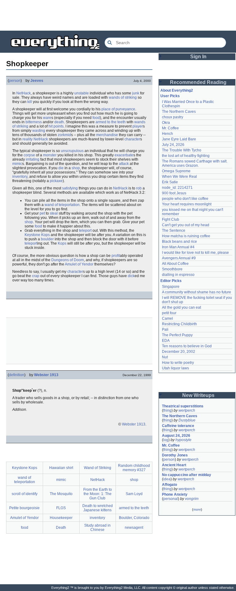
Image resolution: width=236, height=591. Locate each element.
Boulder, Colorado (134, 518)
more (197, 509)
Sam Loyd (134, 494)
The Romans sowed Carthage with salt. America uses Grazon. (195, 163)
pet (42, 213)
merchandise (107, 135)
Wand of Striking (97, 468)
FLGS (61, 508)
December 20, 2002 (178, 351)
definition (16, 375)
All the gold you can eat (181, 307)
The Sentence (173, 230)
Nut (165, 357)
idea (167, 479)
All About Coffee (175, 263)
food (96, 118)
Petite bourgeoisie (24, 508)
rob (139, 188)
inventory (19, 176)
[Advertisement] (118, 15)
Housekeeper (61, 518)
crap (35, 276)
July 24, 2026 (173, 145)
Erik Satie (170, 182)
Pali (165, 329)
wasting (38, 130)
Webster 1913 (46, 375)
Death (61, 527)
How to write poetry (178, 362)
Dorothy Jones (175, 455)
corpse (29, 155)
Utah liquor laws (175, 368)
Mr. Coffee (170, 128)
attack (124, 164)
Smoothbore (172, 269)
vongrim (192, 499)
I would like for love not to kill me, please (195, 252)
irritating (32, 159)
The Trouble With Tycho (181, 150)
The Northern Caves (179, 111)
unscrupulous (72, 151)
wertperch (187, 410)
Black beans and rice (179, 241)
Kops (62, 243)
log (165, 440)
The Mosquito (61, 494)
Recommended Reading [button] (198, 82)
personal (170, 499)
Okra (166, 122)
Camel (167, 318)
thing (167, 410)
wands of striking (123, 97)
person (15, 80)
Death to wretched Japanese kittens (97, 508)
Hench (167, 134)
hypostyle (183, 440)
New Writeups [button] (198, 395)
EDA (166, 340)
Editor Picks (171, 281)
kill (29, 102)
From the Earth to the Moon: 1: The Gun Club (97, 493)
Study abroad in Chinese (97, 527)
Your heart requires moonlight (186, 204)
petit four (169, 313)
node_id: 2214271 (177, 187)
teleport (85, 230)
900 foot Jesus (174, 193)
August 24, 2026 (176, 435)
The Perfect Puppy (177, 335)
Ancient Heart (174, 465)
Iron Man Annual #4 (178, 247)
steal (54, 213)
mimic (17, 164)
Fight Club (170, 219)
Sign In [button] (198, 56)
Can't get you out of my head (185, 225)
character (132, 139)
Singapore (170, 286)
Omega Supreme (176, 171)
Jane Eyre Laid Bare (179, 139)
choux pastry (172, 117)
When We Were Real (179, 176)
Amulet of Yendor (79, 264)
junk (135, 93)
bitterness (34, 122)
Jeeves (36, 80)
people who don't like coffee (185, 198)
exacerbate (124, 155)
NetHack (23, 93)
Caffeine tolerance (178, 426)
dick (131, 276)
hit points (56, 126)
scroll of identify (24, 494)
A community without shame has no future (196, 292)
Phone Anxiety (174, 494)
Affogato (169, 484)
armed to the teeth (111, 122)
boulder (47, 239)
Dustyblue (187, 420)
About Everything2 (176, 90)
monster (50, 155)
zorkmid (64, 135)
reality (27, 139)
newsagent (134, 527)
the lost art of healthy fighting (186, 156)
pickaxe (56, 181)
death (59, 122)
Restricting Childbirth (179, 324)
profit (116, 256)
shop (76, 168)
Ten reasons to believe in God (187, 346)
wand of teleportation (62, 205)
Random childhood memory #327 (134, 467)
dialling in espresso (178, 275)
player (137, 126)
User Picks (170, 96)
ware (47, 118)
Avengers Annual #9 (179, 258)
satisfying (70, 188)
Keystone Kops (37, 235)
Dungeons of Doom (67, 260)
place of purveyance (118, 109)
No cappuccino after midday (186, 475)
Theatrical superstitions (182, 406)
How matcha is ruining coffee (186, 236)
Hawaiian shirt (61, 468)
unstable (81, 93)
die (61, 168)
